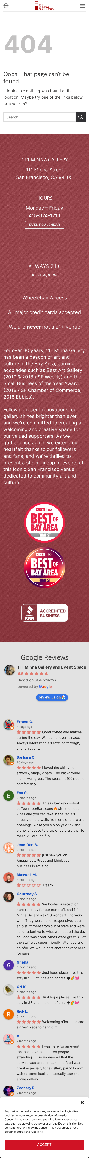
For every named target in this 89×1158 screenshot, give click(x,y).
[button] (82, 1102)
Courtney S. (27, 894)
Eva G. (22, 792)
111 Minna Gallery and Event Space (52, 667)
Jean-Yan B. (27, 844)
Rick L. (22, 1011)
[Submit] (81, 117)
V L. (20, 1036)
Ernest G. (25, 721)
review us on (50, 697)
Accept (44, 1145)
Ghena (22, 962)
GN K (21, 986)
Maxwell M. (27, 874)
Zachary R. (26, 1088)
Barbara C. (26, 757)
